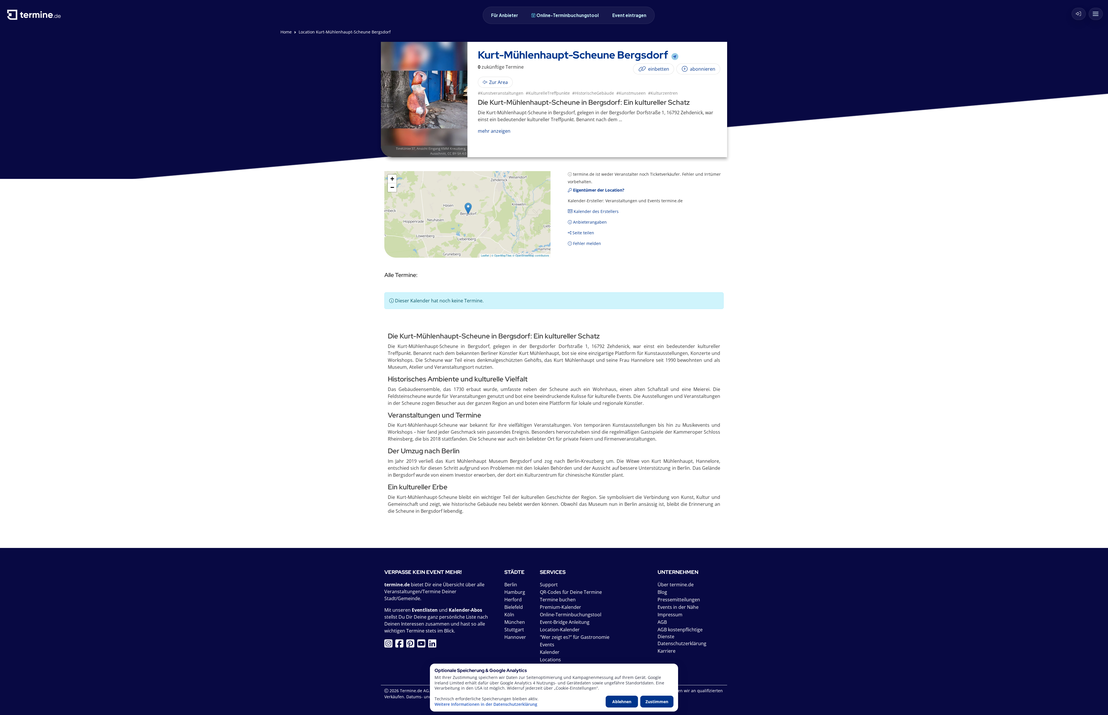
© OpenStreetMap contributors (530, 255)
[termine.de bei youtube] (422, 645)
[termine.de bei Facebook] (400, 645)
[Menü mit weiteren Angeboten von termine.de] (1096, 14)
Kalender (549, 652)
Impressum (670, 614)
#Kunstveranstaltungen (500, 93)
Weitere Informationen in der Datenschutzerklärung (486, 704)
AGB (662, 622)
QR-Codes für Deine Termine (571, 592)
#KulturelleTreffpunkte (548, 93)
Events (547, 644)
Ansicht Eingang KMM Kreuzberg (441, 148)
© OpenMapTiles (501, 255)
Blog (662, 592)
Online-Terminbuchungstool (567, 15)
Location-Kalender (560, 629)
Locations (550, 659)
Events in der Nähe (678, 607)
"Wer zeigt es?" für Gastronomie (574, 637)
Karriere (666, 651)
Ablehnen (621, 701)
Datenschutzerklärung (682, 643)
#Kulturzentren (663, 93)
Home (286, 32)
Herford (513, 599)
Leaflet (485, 255)
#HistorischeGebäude (593, 93)
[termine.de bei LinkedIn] (433, 645)
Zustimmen (656, 701)
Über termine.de (676, 584)
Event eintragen (629, 15)
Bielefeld (513, 607)
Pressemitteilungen (679, 599)
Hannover (515, 637)
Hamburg (514, 592)
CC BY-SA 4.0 (457, 153)
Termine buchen (558, 599)
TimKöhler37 (405, 148)
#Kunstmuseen (631, 93)
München (514, 622)
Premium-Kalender (560, 607)
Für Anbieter (504, 15)
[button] (468, 208)
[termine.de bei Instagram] (389, 645)
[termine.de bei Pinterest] (411, 645)
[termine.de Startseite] (35, 17)
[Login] (1079, 14)
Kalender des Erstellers (595, 211)
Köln (509, 614)
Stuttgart (514, 629)
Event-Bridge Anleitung (564, 622)
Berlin (510, 584)
